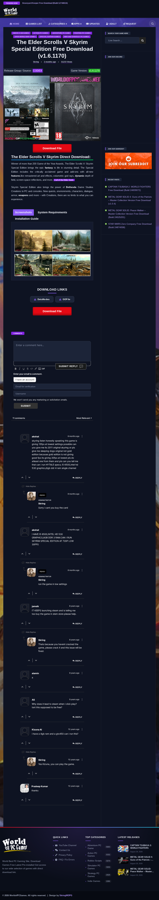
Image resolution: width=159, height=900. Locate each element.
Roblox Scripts (99, 861)
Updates (94, 24)
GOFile (66, 299)
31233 (66, 62)
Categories (57, 24)
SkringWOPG (65, 895)
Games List (35, 24)
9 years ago (74, 673)
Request (130, 24)
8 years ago (74, 606)
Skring (36, 62)
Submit (26, 406)
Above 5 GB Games (21, 33)
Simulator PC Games (99, 867)
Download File (52, 148)
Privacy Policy (65, 855)
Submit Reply (68, 366)
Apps (76, 24)
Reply (78, 478)
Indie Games (99, 881)
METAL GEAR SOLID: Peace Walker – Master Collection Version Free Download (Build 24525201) (128, 213)
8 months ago (73, 436)
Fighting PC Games (82, 33)
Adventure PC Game (61, 33)
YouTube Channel (67, 845)
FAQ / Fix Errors (67, 859)
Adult (113, 24)
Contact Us (64, 850)
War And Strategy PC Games (76, 36)
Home (15, 24)
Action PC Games (40, 33)
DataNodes (44, 299)
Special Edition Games (50, 36)
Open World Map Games (25, 36)
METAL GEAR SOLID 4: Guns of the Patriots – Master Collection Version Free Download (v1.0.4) (130, 200)
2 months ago (50, 62)
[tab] (23, 212)
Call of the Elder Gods (64, 180)
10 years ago (73, 729)
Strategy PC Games (99, 874)
